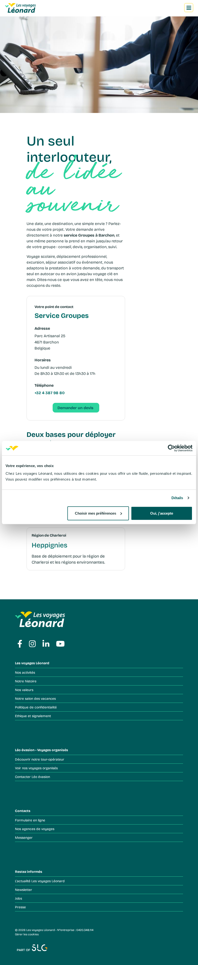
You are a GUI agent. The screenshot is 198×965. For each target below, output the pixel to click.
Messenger (24, 837)
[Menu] (188, 7)
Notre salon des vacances (35, 698)
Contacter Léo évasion (32, 776)
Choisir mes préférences (95, 513)
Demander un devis (75, 408)
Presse (20, 906)
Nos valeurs (24, 689)
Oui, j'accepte (161, 513)
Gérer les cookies (27, 934)
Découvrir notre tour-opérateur (39, 759)
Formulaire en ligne (30, 820)
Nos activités (25, 672)
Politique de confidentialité (36, 707)
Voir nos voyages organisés (36, 767)
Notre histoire (25, 681)
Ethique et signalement (33, 715)
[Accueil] (23, 7)
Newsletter (23, 889)
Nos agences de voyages (34, 828)
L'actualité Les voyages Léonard (40, 880)
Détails (177, 498)
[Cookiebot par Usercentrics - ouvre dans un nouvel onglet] (171, 448)
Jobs (18, 898)
